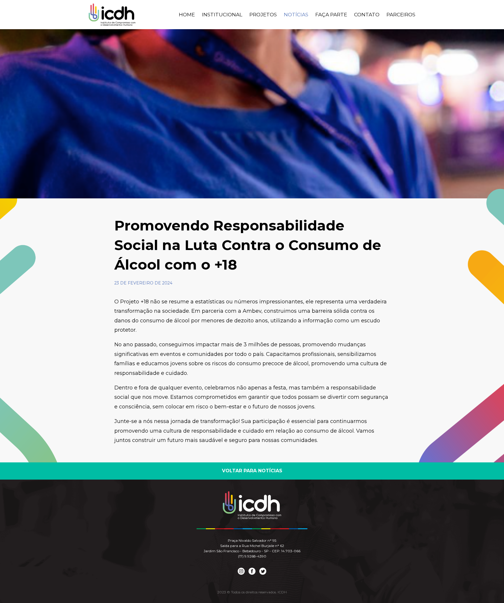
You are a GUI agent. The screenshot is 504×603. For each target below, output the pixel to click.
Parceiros (400, 14)
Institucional (222, 14)
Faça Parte (331, 14)
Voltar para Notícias (252, 470)
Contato (366, 14)
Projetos (263, 14)
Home (187, 14)
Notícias (296, 14)
